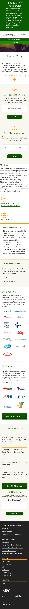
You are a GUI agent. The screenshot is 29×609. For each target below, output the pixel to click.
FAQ (3, 567)
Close (21, 2)
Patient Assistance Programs (12, 535)
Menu (24, 34)
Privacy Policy (6, 573)
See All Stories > (14, 486)
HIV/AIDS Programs (8, 539)
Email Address (14, 500)
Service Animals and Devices (11, 545)
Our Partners (6, 564)
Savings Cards (6, 542)
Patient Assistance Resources (12, 526)
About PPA (5, 558)
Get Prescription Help (14, 39)
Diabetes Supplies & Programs (12, 548)
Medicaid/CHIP (7, 532)
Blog (3, 583)
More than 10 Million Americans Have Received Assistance (13, 204)
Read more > (17, 191)
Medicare (5, 529)
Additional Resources (9, 551)
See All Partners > (14, 416)
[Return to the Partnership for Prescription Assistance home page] (9, 35)
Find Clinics (14, 42)
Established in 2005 (8, 219)
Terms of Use (6, 576)
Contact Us (5, 570)
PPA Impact (6, 561)
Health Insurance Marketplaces (12, 554)
